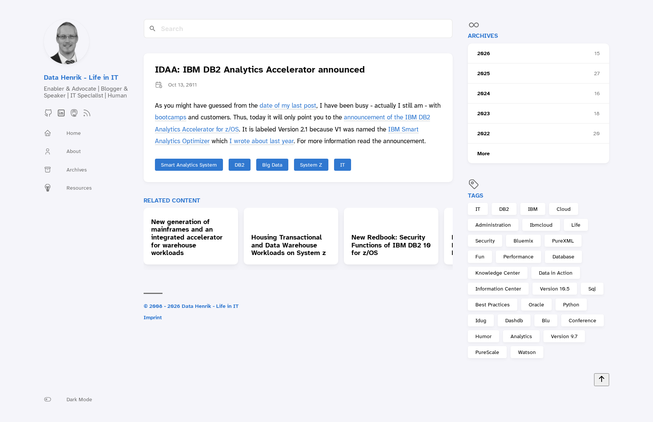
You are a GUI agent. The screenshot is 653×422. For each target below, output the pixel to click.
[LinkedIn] (61, 115)
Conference (582, 320)
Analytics (521, 336)
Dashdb (514, 320)
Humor (483, 336)
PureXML (563, 240)
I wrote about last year (261, 141)
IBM (533, 209)
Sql (592, 288)
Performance (518, 256)
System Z (311, 164)
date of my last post (288, 105)
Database (563, 256)
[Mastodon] (74, 115)
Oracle (536, 304)
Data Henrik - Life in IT (81, 77)
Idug (480, 320)
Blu (546, 320)
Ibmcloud (541, 224)
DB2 (504, 209)
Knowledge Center (497, 272)
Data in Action (556, 272)
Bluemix (523, 240)
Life (575, 224)
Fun (479, 256)
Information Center (498, 288)
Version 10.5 (554, 288)
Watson (527, 352)
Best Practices (492, 304)
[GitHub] (48, 115)
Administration (493, 224)
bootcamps (170, 117)
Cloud (564, 209)
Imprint (153, 317)
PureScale (487, 352)
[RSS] (86, 115)
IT (477, 209)
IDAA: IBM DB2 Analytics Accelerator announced (260, 70)
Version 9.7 (564, 336)
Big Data (272, 164)
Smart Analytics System (189, 164)
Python (571, 304)
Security (485, 240)
